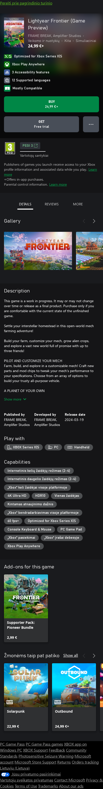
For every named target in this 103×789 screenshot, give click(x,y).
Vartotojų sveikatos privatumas (26, 780)
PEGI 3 (27, 145)
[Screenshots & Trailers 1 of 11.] (38, 251)
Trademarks (48, 786)
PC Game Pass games (44, 744)
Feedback (57, 750)
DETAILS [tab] (25, 204)
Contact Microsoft (69, 780)
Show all (70, 655)
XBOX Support (35, 750)
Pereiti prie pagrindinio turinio (26, 2)
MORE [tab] (78, 204)
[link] (26, 608)
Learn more (58, 184)
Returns (64, 762)
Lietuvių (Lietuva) (15, 768)
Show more (12, 399)
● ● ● (91, 124)
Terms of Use (26, 786)
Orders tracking (85, 762)
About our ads (71, 786)
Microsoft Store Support (35, 762)
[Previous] (84, 221)
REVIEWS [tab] (51, 204)
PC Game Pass (12, 744)
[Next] (94, 221)
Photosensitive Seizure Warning (46, 756)
